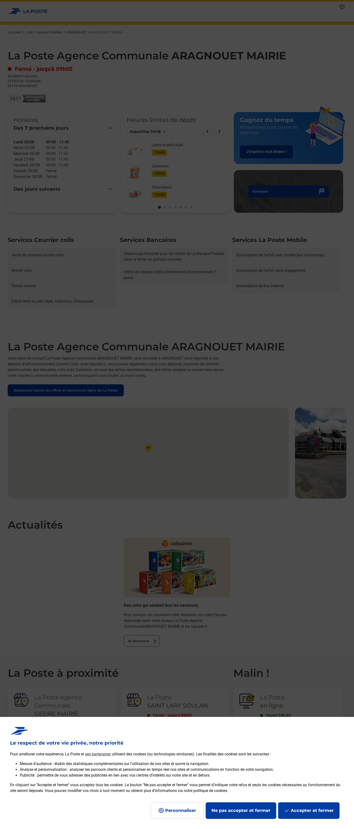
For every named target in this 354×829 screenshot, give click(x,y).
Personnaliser (180, 810)
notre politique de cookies (205, 790)
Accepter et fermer (312, 810)
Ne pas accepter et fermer (240, 810)
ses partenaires (98, 754)
